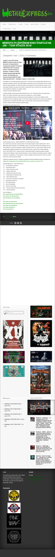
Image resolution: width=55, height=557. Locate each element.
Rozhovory (43, 24)
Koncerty (21, 24)
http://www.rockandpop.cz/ (9, 207)
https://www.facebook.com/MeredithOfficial (13, 194)
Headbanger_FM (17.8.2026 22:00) (12, 409)
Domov (4, 50)
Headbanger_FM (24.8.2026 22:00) (12, 404)
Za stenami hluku (7, 28)
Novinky (4, 24)
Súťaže (14, 28)
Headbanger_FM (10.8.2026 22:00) (12, 414)
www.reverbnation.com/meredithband (11, 198)
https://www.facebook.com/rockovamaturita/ (13, 203)
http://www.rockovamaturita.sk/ (10, 201)
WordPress (52, 553)
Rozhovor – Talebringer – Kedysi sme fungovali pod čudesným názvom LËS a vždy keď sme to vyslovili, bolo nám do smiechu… (44, 448)
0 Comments (30, 55)
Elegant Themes (39, 553)
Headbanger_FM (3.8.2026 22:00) (11, 419)
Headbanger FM (7, 398)
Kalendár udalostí (35, 24)
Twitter (21, 223)
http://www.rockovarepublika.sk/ (10, 205)
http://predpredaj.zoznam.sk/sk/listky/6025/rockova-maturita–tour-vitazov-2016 (24, 161)
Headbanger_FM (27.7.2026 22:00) (12, 424)
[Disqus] (27, 248)
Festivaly (27, 24)
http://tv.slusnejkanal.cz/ (8, 209)
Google (15, 223)
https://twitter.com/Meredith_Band (11, 196)
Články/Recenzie (12, 24)
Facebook (18, 223)
